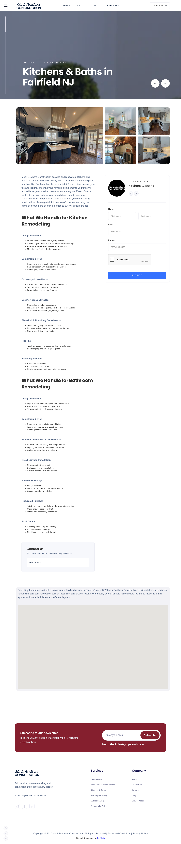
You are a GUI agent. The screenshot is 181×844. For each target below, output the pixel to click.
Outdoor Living (97, 801)
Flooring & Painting (98, 795)
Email (111, 225)
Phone (111, 240)
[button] (160, 6)
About (134, 779)
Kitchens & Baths (98, 790)
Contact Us (137, 785)
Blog (134, 795)
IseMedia (101, 838)
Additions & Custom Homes (102, 785)
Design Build (96, 779)
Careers (135, 790)
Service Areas (138, 801)
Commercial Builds (98, 806)
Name (111, 209)
